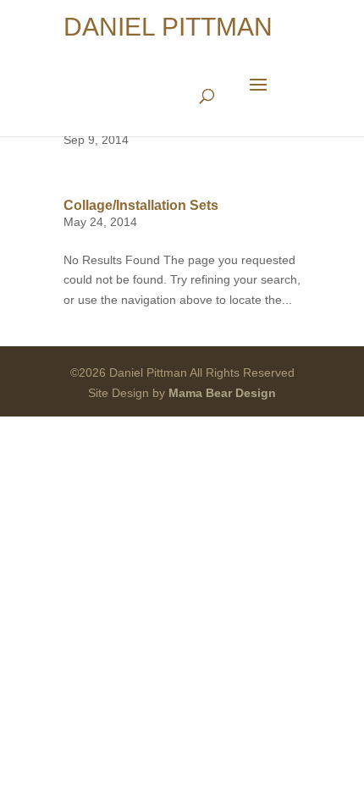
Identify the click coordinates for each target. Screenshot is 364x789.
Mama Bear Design (222, 393)
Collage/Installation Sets (140, 205)
